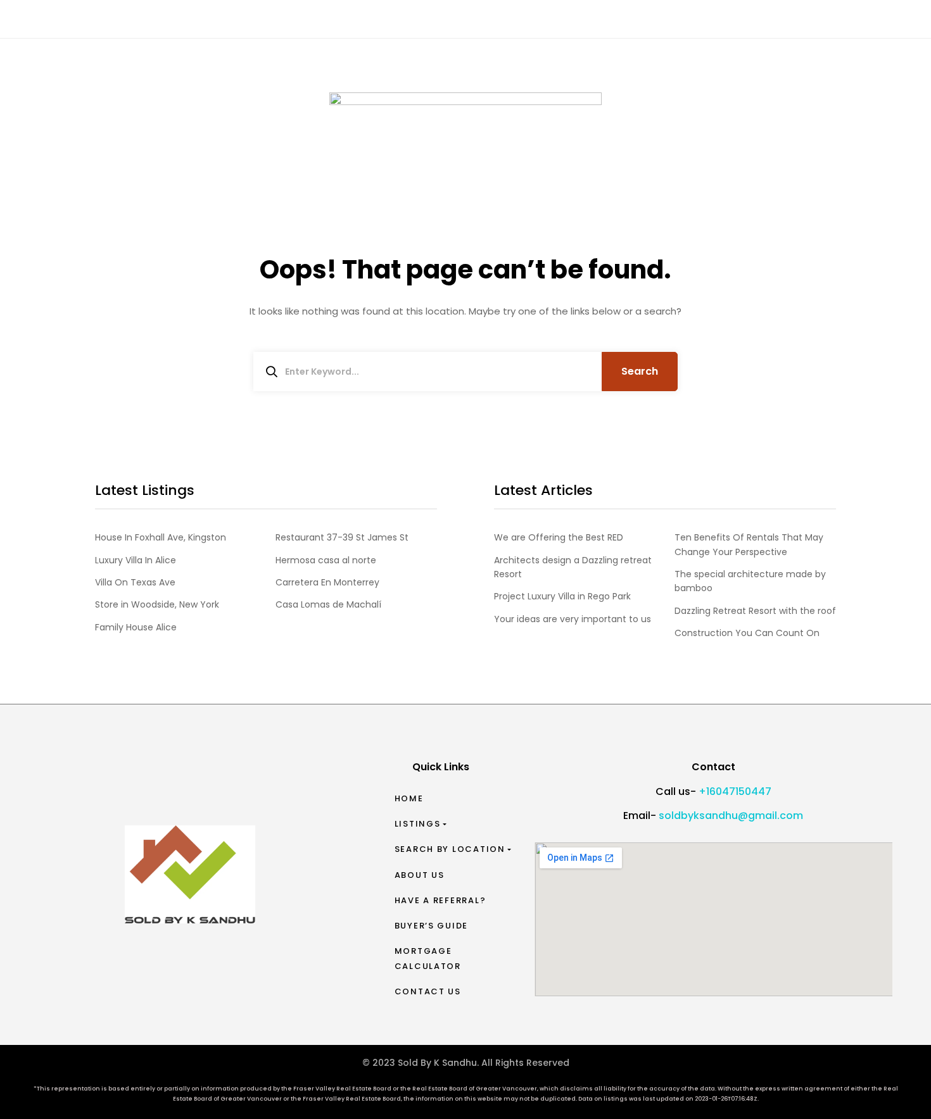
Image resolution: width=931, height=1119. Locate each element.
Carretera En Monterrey (327, 582)
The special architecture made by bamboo (750, 581)
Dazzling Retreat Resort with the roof (755, 610)
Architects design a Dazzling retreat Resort (573, 567)
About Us (420, 875)
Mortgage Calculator (428, 958)
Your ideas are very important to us (572, 619)
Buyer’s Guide (432, 926)
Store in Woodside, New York (157, 604)
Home (409, 798)
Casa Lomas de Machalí (328, 604)
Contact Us (428, 991)
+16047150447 (735, 791)
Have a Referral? (440, 900)
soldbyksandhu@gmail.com (731, 815)
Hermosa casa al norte (326, 560)
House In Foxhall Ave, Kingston (160, 537)
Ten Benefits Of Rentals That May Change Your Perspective (748, 544)
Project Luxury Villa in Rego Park (562, 596)
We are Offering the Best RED (558, 537)
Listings (418, 824)
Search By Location (450, 849)
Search (639, 371)
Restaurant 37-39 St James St (342, 537)
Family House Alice (136, 627)
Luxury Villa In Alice (135, 560)
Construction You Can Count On (747, 633)
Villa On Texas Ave (135, 582)
